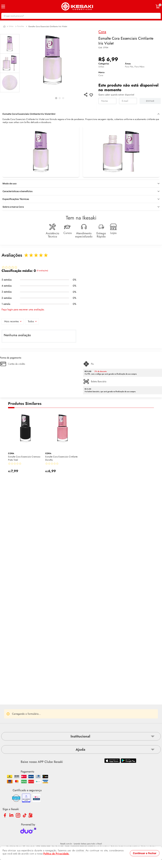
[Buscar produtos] (156, 16)
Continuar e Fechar (144, 853)
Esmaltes (20, 26)
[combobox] (81, 16)
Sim (46, 706)
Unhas (11, 26)
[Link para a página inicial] (4, 26)
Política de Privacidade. (56, 853)
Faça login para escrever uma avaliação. (23, 309)
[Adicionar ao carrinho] (39, 473)
